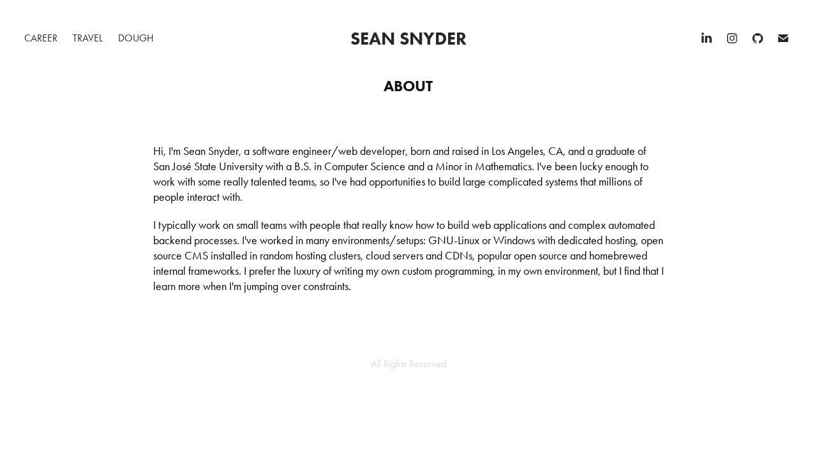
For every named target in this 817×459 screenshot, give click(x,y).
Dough (136, 38)
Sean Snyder (408, 38)
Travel (88, 38)
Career (40, 38)
